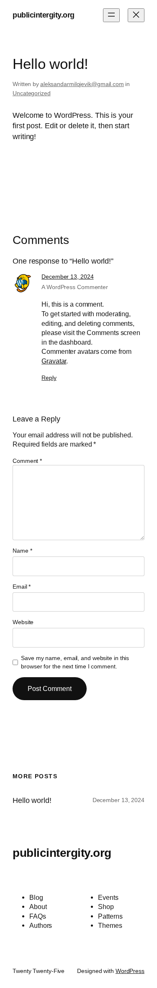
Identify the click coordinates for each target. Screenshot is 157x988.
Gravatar (53, 361)
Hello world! (32, 800)
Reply (49, 377)
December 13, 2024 (67, 276)
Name (22, 550)
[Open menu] (111, 15)
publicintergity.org (44, 15)
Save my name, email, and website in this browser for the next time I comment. (75, 662)
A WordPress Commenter (74, 287)
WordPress (130, 971)
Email (22, 586)
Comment (27, 460)
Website (23, 622)
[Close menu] (136, 15)
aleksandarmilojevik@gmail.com (82, 84)
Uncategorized (32, 93)
